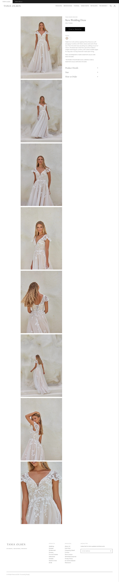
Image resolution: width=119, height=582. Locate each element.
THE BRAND (103, 5)
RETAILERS (94, 5)
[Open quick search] (111, 6)
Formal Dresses (53, 554)
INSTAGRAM (17, 548)
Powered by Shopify (24, 574)
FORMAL (76, 5)
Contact (67, 552)
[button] (67, 38)
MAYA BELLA (18, 1)
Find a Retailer (75, 29)
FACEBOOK (9, 548)
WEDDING (59, 5)
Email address (85, 549)
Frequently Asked (70, 550)
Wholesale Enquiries (70, 556)
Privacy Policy (69, 558)
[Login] (114, 6)
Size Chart (68, 548)
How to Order (71, 76)
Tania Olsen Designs (71, 17)
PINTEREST (24, 548)
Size (67, 72)
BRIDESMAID (68, 5)
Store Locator (69, 554)
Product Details (71, 68)
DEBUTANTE (85, 5)
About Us (67, 546)
